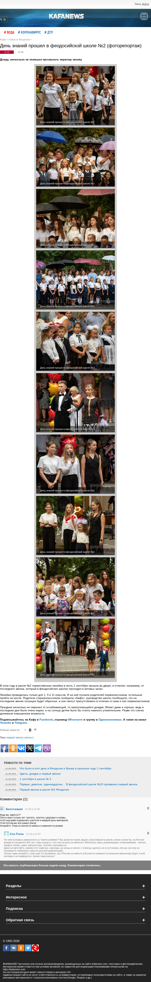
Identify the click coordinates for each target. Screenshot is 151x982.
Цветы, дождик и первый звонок (40, 773)
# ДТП (48, 32)
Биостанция (14, 809)
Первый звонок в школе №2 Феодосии (44, 789)
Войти (145, 4)
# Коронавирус (29, 32)
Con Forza (17, 833)
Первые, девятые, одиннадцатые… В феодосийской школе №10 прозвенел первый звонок (78, 784)
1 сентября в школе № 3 (35, 779)
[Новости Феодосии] (66, 16)
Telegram (21, 722)
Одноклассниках (110, 719)
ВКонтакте (75, 719)
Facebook (46, 719)
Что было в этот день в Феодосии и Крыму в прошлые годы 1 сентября (65, 768)
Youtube (5, 722)
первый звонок (14, 737)
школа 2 (29, 737)
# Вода (9, 32)
